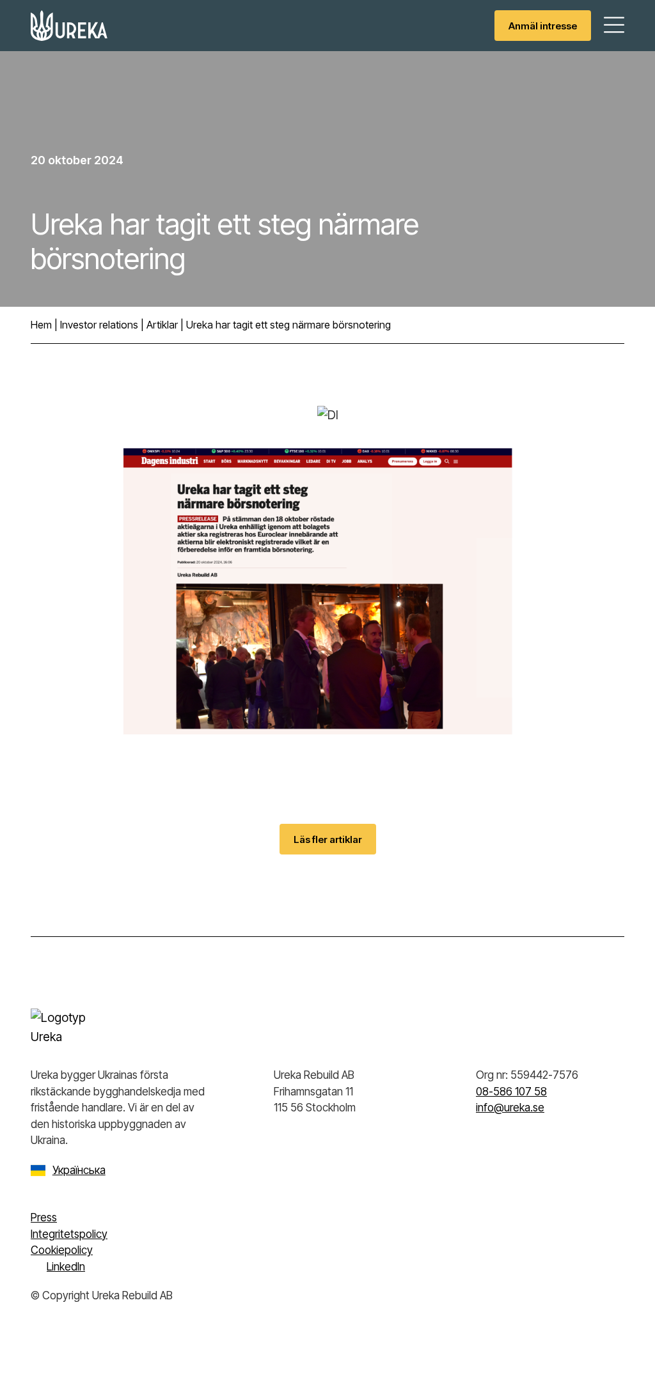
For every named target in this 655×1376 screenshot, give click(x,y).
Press (44, 1217)
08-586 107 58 (511, 1091)
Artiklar (162, 324)
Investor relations (99, 324)
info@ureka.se (510, 1107)
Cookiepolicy (62, 1250)
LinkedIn (66, 1266)
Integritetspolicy (69, 1234)
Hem (41, 324)
